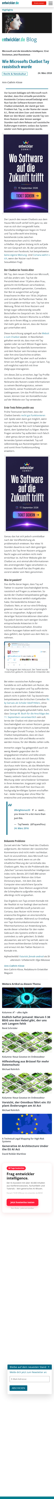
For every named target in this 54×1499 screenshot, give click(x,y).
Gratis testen (39, 3)
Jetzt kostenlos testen (22, 1202)
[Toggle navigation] (11, 3)
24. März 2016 (21, 828)
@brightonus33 (22, 810)
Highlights (7, 9)
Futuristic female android (31, 956)
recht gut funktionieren (33, 415)
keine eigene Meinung (15, 254)
